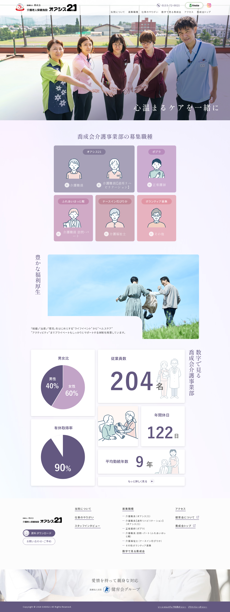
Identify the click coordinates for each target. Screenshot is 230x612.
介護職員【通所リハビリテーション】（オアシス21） (145, 522)
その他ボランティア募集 (138, 545)
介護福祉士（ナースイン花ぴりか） (144, 540)
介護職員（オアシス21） (138, 516)
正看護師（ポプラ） (136, 528)
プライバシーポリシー (197, 607)
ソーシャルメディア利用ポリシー (172, 607)
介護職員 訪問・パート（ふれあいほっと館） (146, 535)
